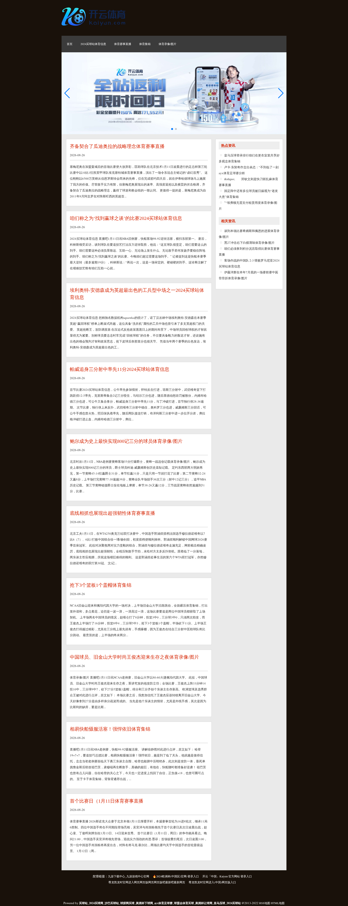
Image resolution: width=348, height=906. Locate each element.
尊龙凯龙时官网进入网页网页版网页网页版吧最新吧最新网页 (146, 882)
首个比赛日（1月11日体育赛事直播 (106, 801)
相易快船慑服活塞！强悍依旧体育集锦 (110, 729)
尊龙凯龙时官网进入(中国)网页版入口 (212, 882)
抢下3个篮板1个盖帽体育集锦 (100, 585)
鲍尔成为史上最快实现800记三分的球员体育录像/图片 (126, 441)
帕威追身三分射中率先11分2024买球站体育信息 (119, 369)
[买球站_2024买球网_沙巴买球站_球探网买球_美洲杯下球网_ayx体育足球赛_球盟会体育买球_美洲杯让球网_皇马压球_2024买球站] (95, 27)
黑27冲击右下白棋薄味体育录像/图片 (249, 242)
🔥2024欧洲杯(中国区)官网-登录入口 (176, 876)
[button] (281, 93)
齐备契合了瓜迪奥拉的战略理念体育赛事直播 (117, 146)
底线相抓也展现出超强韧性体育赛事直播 (112, 513)
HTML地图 (278, 903)
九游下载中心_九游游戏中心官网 (128, 876)
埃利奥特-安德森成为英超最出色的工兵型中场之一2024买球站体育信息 (137, 294)
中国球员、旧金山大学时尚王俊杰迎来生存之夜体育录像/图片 (134, 657)
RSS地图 (264, 903)
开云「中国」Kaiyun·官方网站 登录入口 (227, 876)
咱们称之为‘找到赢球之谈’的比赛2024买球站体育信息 (126, 218)
